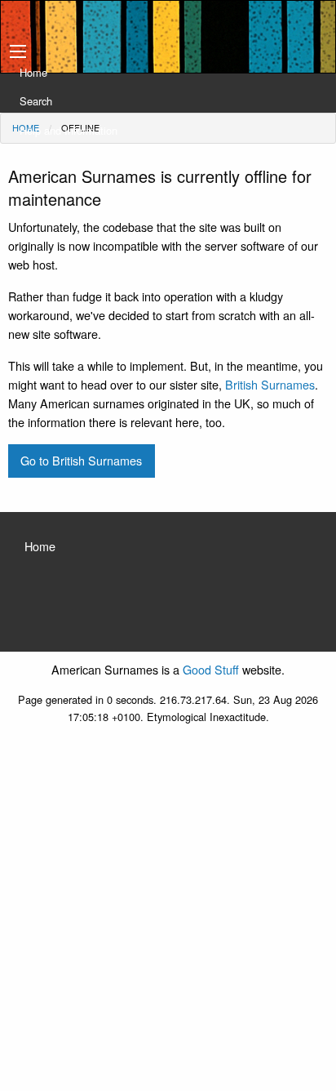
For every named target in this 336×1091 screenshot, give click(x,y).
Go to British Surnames (81, 460)
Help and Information (68, 130)
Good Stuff (211, 669)
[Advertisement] (168, 914)
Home (33, 72)
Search (36, 101)
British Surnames (270, 384)
